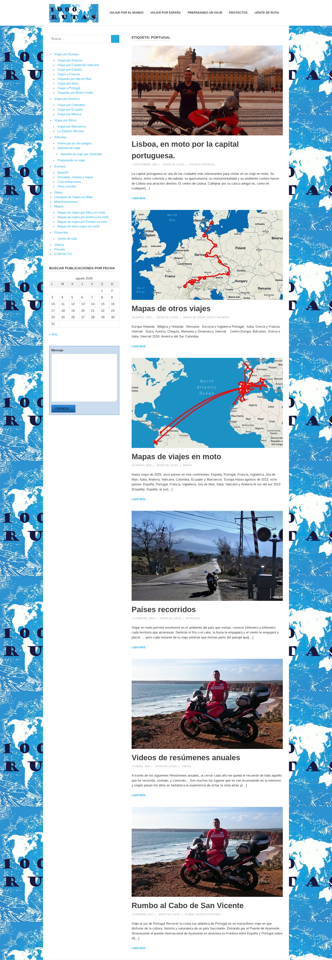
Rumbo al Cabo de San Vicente (188, 905)
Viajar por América (67, 98)
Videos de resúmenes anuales (186, 757)
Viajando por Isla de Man (74, 78)
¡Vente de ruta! (266, 12)
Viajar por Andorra (69, 60)
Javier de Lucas (173, 164)
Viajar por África (65, 120)
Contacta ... (63, 408)
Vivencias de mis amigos (74, 143)
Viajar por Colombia (71, 105)
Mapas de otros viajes (171, 308)
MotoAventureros (66, 201)
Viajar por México (69, 114)
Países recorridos (164, 609)
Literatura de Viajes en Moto (73, 197)
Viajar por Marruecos (71, 126)
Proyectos (238, 12)
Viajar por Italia (67, 83)
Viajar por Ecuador (70, 109)
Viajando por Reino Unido (75, 92)
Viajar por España (165, 12)
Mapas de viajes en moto (176, 456)
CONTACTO (63, 254)
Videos (186, 766)
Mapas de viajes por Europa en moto (82, 221)
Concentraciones (69, 181)
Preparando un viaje (205, 12)
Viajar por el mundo (127, 12)
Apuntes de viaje (68, 148)
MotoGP (63, 172)
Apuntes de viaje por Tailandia (81, 154)
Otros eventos (66, 186)
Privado (59, 249)
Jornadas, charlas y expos (75, 177)
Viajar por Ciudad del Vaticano (78, 65)
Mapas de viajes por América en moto (83, 217)
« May (53, 334)
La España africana (70, 131)
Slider (189, 914)
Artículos (193, 618)
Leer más (138, 198)
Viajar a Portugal (202, 164)
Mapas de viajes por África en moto (81, 212)
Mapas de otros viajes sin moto (206, 317)
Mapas (187, 465)
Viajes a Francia (68, 74)
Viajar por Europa (66, 54)
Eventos (60, 166)
